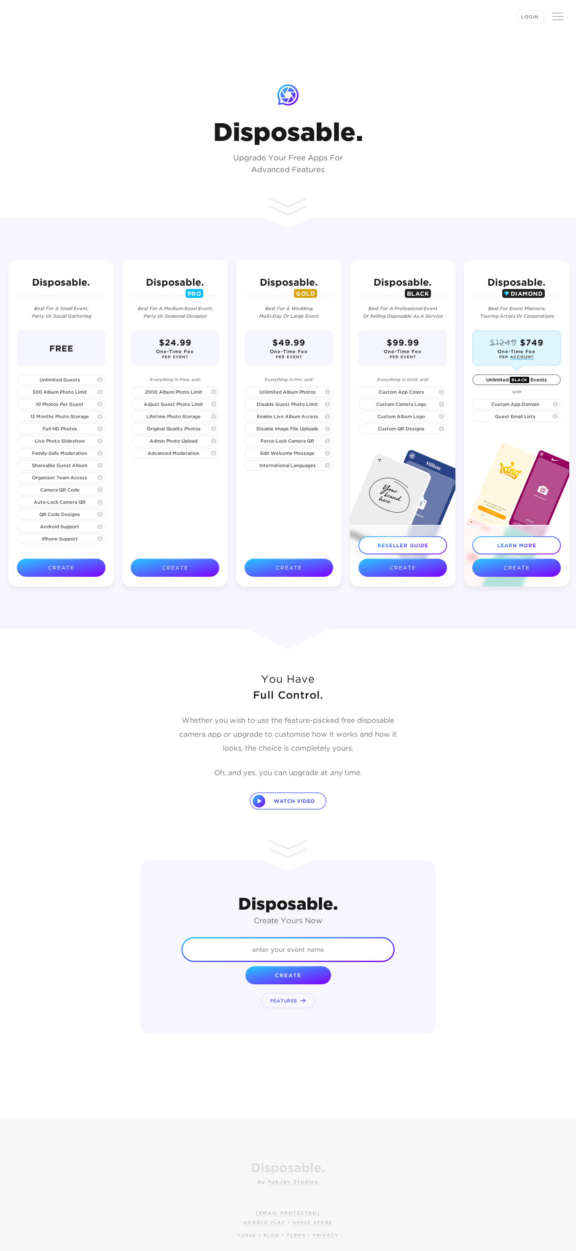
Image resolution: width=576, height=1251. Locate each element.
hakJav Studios (293, 1181)
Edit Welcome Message (287, 453)
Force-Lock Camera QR (287, 440)
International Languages (287, 465)
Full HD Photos (60, 428)
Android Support (59, 526)
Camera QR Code (60, 489)
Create (61, 567)
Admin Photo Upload (173, 440)
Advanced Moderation (173, 453)
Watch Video (294, 801)
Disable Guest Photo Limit (287, 404)
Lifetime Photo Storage (173, 416)
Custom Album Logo (401, 416)
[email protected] (288, 1213)
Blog (272, 1235)
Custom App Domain (515, 404)
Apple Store (313, 1222)
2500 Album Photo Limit (173, 391)
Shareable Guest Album (59, 465)
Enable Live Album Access (287, 416)
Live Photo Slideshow (60, 440)
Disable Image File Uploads (287, 428)
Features (284, 1000)
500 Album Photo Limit (59, 391)
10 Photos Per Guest (59, 404)
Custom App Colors (401, 391)
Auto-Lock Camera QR (60, 502)
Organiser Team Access (59, 477)
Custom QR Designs (401, 428)
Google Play (264, 1222)
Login (530, 16)
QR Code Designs (59, 514)
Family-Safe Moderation (59, 453)
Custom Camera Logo (401, 404)
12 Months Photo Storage (59, 416)
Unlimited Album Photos (287, 391)
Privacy (326, 1235)
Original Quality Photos (174, 428)
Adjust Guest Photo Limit (173, 404)
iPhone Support (60, 538)
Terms (296, 1235)
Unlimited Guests (60, 379)
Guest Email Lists (515, 416)
